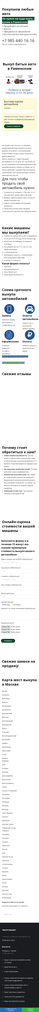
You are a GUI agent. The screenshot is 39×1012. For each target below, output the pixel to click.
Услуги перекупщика (11, 971)
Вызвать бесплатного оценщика (13, 363)
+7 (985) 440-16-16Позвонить (11, 1009)
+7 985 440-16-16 (18, 40)
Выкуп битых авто (10, 967)
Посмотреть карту (8, 940)
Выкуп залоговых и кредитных (14, 992)
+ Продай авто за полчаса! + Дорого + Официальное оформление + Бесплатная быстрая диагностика (19, 30)
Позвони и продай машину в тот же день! (19, 91)
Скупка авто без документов (14, 997)
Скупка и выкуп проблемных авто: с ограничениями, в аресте (16, 986)
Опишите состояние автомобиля (18, 608)
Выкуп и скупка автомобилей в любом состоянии (17, 961)
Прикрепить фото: (7, 623)
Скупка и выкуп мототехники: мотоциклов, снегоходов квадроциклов (18, 979)
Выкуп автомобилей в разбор (14, 1001)
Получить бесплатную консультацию (15, 356)
